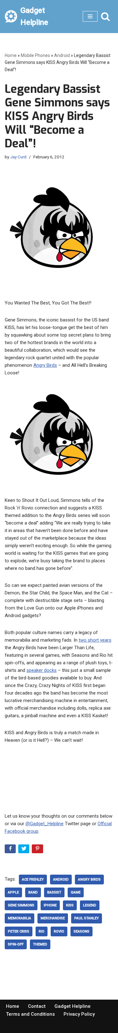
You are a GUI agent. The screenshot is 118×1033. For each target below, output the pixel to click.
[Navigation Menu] (90, 16)
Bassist (54, 892)
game (76, 892)
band (33, 892)
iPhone (50, 905)
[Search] (105, 16)
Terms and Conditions (30, 1014)
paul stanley (86, 918)
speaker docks (41, 670)
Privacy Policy (79, 1014)
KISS (70, 905)
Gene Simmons (21, 905)
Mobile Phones (35, 55)
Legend (89, 905)
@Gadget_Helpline (44, 823)
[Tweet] (24, 849)
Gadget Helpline (72, 1006)
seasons (81, 931)
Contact (37, 1006)
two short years (95, 640)
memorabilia (19, 918)
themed (40, 944)
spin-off (16, 944)
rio (41, 931)
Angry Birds (45, 365)
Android (62, 55)
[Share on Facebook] (11, 849)
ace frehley (33, 879)
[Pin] (38, 849)
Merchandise (53, 918)
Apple (13, 892)
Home (11, 55)
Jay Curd (18, 156)
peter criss (18, 931)
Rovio (59, 931)
